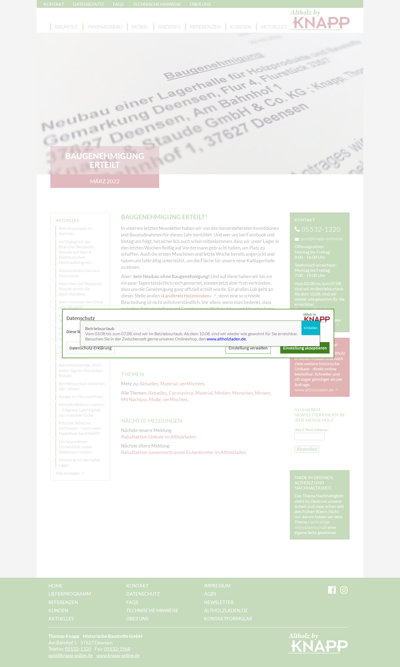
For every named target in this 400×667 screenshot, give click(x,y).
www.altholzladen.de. (227, 338)
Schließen (311, 328)
